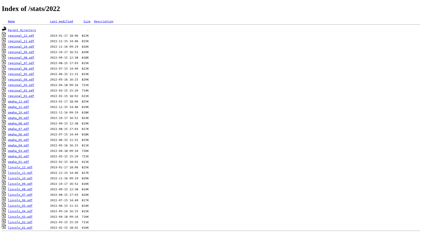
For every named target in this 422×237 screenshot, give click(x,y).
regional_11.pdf (21, 41)
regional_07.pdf (21, 63)
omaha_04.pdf (18, 145)
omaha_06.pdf (18, 134)
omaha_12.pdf (18, 101)
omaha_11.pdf (18, 107)
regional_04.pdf (21, 79)
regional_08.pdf (21, 57)
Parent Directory (22, 30)
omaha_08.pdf (18, 123)
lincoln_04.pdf (20, 211)
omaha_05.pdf (18, 140)
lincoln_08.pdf (20, 189)
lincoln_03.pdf (20, 216)
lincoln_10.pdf (20, 178)
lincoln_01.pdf (20, 227)
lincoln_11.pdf (20, 172)
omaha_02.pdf (18, 156)
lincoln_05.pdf (20, 205)
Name (11, 21)
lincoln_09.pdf (20, 183)
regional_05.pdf (21, 74)
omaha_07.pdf (18, 129)
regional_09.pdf (21, 52)
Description (103, 21)
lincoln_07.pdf (20, 194)
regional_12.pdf (21, 35)
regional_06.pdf (21, 68)
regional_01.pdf (21, 96)
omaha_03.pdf (18, 151)
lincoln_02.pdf (20, 222)
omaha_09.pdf (18, 118)
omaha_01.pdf (18, 161)
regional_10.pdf (21, 46)
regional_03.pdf (21, 85)
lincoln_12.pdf (20, 167)
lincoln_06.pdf (20, 200)
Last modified (61, 21)
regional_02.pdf (21, 90)
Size (87, 21)
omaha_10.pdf (18, 112)
